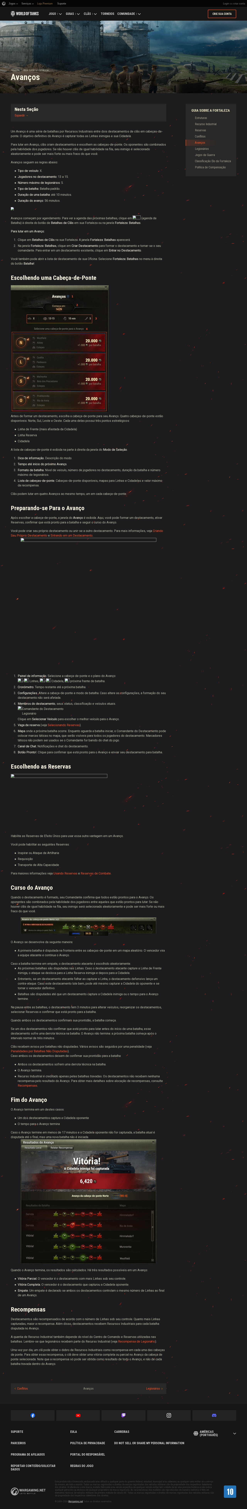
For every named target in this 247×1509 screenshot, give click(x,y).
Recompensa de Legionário (136, 1341)
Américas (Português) (209, 1433)
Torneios (107, 14)
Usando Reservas (65, 873)
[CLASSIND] (230, 1491)
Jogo (52, 14)
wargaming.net (28, 1491)
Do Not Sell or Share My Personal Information (149, 1443)
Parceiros (18, 1443)
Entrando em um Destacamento (72, 535)
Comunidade (126, 14)
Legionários (153, 1388)
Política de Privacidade (87, 1443)
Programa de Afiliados (28, 1454)
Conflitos (22, 1388)
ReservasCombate (96, 873)
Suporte (17, 1432)
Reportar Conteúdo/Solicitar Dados (33, 1467)
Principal (15, 70)
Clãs (87, 14)
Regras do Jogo (81, 1466)
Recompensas (27, 1085)
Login (226, 3)
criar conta (239, 3)
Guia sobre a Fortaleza (36, 70)
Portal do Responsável (87, 1454)
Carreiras (121, 1432)
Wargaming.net (75, 1501)
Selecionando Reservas (64, 725)
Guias (70, 14)
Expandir (20, 115)
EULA (73, 1432)
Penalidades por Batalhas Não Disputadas (39, 1051)
